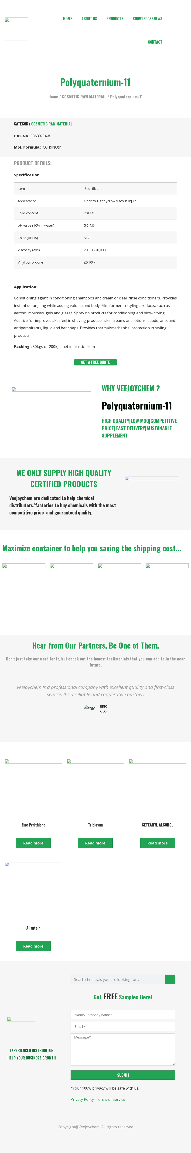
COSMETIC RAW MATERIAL (84, 97)
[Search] (170, 979)
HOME (67, 18)
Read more (33, 843)
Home (53, 97)
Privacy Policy (83, 1099)
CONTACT (155, 42)
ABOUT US (89, 18)
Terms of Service (110, 1099)
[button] (6, 702)
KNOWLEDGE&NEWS (147, 18)
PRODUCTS (114, 18)
